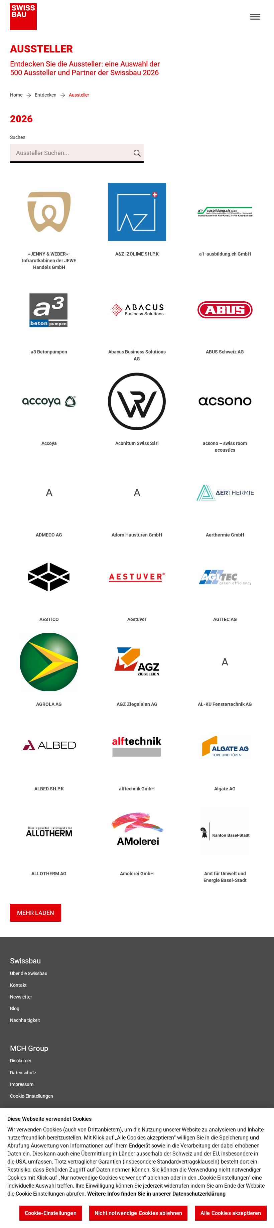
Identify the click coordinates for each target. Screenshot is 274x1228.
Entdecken (45, 95)
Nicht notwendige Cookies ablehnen (138, 1213)
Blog (14, 1009)
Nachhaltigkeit (25, 1020)
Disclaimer (20, 1061)
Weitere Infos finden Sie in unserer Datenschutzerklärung (156, 1194)
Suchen (17, 137)
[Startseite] (23, 16)
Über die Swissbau (28, 973)
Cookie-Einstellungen (31, 1096)
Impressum (21, 1084)
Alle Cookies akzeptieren (230, 1213)
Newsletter (21, 997)
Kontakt (18, 985)
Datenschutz (23, 1073)
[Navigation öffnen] (255, 17)
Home (16, 95)
